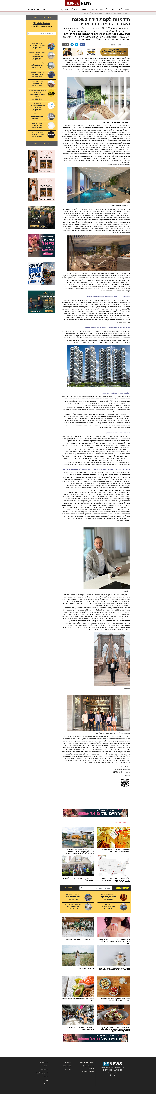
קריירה (46, 1083)
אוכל (66, 9)
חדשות (127, 9)
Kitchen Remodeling (87, 1062)
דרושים (86, 13)
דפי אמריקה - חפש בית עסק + (36, 9)
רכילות (107, 9)
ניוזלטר (64, 44)
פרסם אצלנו (44, 1062)
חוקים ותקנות (108, 13)
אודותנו (46, 1066)
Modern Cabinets (88, 1071)
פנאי (101, 9)
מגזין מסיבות (67, 1066)
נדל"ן (91, 13)
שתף (82, 44)
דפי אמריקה (67, 1069)
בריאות (114, 9)
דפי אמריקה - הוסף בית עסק (41, 17)
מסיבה (84, 9)
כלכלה (121, 9)
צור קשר (45, 1080)
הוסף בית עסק (69, 888)
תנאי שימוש (44, 1069)
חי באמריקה (93, 9)
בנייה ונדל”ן (75, 9)
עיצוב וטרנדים (117, 13)
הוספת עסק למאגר (42, 1073)
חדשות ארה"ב (66, 1062)
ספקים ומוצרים (99, 13)
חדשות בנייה (127, 13)
